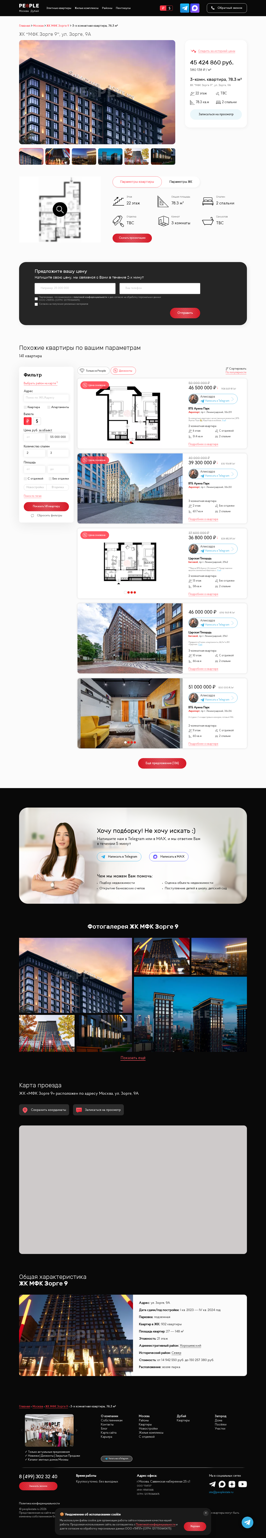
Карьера (106, 1437)
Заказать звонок (38, 1486)
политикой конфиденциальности (90, 297)
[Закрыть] (206, 1513)
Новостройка (35, 487)
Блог (104, 1428)
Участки (220, 1428)
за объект (45, 430)
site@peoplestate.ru (221, 1492)
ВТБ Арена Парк (199, 408)
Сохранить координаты (48, 1110)
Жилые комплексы (87, 8)
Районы (107, 8)
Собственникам (111, 1420)
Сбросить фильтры (49, 515)
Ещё (224, 421)
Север (176, 1353)
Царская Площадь (200, 558)
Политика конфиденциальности (39, 1503)
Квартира (34, 407)
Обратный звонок (230, 8)
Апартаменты (60, 407)
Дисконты (125, 370)
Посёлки (220, 1424)
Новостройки (148, 1428)
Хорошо (195, 1526)
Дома (218, 1420)
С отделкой (35, 478)
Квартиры (145, 1424)
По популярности (236, 372)
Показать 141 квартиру (46, 506)
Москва (24, 11)
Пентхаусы (123, 8)
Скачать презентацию (132, 238)
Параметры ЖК (180, 182)
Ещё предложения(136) (162, 763)
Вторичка (58, 487)
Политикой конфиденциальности (155, 1524)
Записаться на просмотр (216, 114)
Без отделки (61, 478)
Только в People (96, 370)
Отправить (185, 313)
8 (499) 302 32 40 (38, 1477)
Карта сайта (108, 1432)
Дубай (35, 11)
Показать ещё (133, 1058)
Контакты (107, 1424)
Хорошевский (190, 1346)
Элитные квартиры (58, 8)
